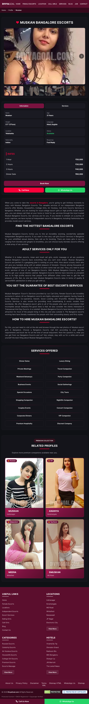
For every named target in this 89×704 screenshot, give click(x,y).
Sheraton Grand (52, 647)
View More (52, 629)
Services (62, 4)
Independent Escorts (10, 611)
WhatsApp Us (69, 683)
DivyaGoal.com (13, 692)
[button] (7, 56)
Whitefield (50, 611)
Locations (6, 608)
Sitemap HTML (55, 683)
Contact (83, 4)
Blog (70, 4)
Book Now (44, 183)
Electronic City (52, 623)
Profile (10, 10)
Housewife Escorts (9, 655)
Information (24, 106)
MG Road (49, 608)
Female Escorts (29, 4)
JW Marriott (50, 662)
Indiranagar (50, 600)
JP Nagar (49, 619)
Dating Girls (6, 619)
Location (42, 4)
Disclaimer (34, 683)
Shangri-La (50, 659)
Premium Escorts (8, 662)
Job (76, 4)
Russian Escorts (8, 644)
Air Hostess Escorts (9, 651)
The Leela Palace (53, 666)
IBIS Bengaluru (52, 655)
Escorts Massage (8, 666)
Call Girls (52, 4)
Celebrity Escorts (9, 647)
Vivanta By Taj (51, 644)
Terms (43, 683)
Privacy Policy (21, 683)
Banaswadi (50, 615)
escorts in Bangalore (39, 203)
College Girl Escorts (10, 659)
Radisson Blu (51, 651)
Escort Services (8, 615)
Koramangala (51, 604)
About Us (9, 683)
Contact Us (6, 630)
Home (18, 4)
